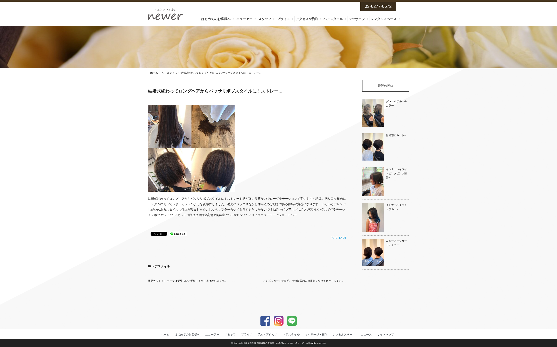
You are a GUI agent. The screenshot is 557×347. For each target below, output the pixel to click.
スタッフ (264, 19)
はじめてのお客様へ (216, 19)
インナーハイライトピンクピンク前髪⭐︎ (396, 173)
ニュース (366, 334)
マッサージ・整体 (316, 334)
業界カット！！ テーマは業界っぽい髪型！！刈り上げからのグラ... (187, 280)
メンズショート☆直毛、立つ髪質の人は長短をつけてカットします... (303, 280)
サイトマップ (385, 334)
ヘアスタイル (333, 19)
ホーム (165, 334)
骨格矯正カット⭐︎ (396, 135)
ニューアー (244, 19)
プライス (283, 19)
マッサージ (357, 19)
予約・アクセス (267, 334)
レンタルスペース (384, 19)
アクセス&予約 (307, 19)
